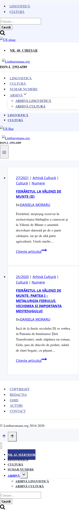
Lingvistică (20, 6)
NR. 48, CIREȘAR (24, 50)
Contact (18, 411)
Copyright (20, 389)
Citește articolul (31, 251)
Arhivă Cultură (30, 106)
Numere (38, 183)
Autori (16, 405)
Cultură (17, 12)
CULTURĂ (18, 83)
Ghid (14, 400)
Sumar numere (21, 469)
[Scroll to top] (4, 436)
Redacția (18, 394)
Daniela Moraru (35, 204)
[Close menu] (1, 445)
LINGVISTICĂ (21, 78)
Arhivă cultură (29, 486)
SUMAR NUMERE (24, 89)
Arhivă (14, 475)
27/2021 (22, 177)
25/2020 (22, 276)
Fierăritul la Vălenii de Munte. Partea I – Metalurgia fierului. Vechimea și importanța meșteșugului (39, 300)
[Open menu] (4, 151)
